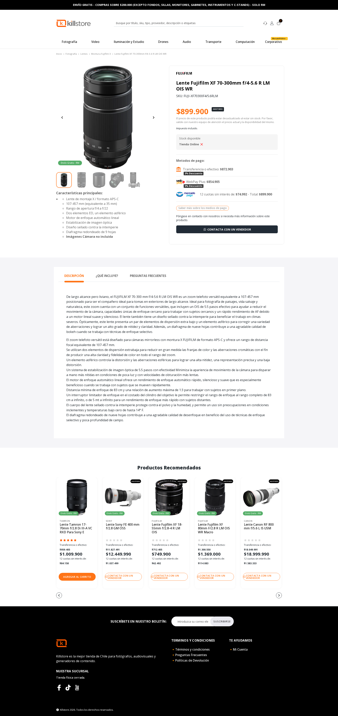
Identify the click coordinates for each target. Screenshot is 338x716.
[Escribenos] (265, 23)
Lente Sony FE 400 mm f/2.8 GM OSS (122, 526)
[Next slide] (153, 117)
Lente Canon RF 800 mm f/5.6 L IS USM (259, 526)
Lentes (84, 53)
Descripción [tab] (74, 276)
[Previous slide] (62, 117)
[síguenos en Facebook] (59, 688)
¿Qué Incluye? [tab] (107, 276)
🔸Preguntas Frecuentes (189, 655)
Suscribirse (222, 621)
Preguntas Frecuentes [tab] (148, 276)
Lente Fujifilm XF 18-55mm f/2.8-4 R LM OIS (167, 528)
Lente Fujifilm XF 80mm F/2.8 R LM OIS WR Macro (214, 528)
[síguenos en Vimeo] (68, 688)
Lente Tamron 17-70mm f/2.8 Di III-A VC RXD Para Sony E (76, 528)
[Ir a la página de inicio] (73, 23)
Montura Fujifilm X (101, 53)
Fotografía (71, 53)
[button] (77, 577)
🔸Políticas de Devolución (190, 660)
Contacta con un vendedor (229, 229)
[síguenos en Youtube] (77, 688)
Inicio (59, 53)
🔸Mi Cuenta (238, 649)
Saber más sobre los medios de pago (202, 208)
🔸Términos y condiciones (190, 649)
